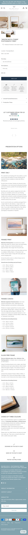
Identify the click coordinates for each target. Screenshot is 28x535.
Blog (12, 522)
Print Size (3, 59)
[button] (13, 135)
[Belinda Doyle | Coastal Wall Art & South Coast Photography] (14, 8)
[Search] (5, 8)
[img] (14, 114)
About (8, 522)
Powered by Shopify (11, 529)
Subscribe (14, 510)
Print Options (4, 65)
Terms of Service (4, 524)
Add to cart (14, 78)
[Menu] (1, 8)
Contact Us (3, 522)
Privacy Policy (17, 522)
